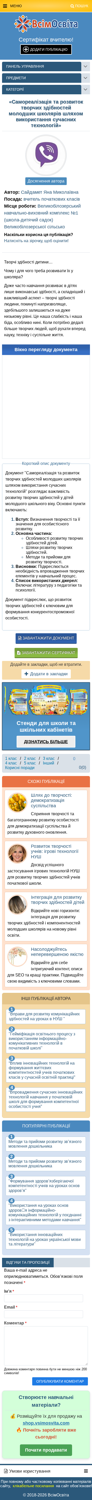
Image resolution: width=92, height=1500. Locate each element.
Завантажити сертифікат (47, 652)
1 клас (11, 758)
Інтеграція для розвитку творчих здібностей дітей (57, 900)
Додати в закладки (49, 673)
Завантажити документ (47, 638)
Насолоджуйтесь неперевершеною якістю (57, 952)
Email (10, 1307)
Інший (48, 763)
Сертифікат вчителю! (46, 39)
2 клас (30, 758)
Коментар (15, 1323)
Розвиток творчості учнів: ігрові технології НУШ (54, 851)
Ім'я (9, 1291)
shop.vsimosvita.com (46, 1423)
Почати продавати (46, 1450)
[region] (46, 700)
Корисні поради (19, 768)
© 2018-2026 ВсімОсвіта (46, 1495)
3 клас (49, 758)
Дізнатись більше (46, 741)
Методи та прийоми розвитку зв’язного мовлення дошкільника (45, 1143)
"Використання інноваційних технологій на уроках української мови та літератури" (44, 1239)
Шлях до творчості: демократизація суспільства (51, 800)
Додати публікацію (48, 49)
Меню (49, 6)
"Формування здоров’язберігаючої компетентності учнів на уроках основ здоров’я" (44, 1186)
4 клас (11, 763)
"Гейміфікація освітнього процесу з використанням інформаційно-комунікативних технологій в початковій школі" (42, 1041)
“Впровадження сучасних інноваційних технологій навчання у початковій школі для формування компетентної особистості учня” (46, 1099)
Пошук (81, 6)
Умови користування (29, 1471)
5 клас (30, 763)
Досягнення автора (46, 181)
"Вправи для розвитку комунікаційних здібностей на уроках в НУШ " (44, 1016)
